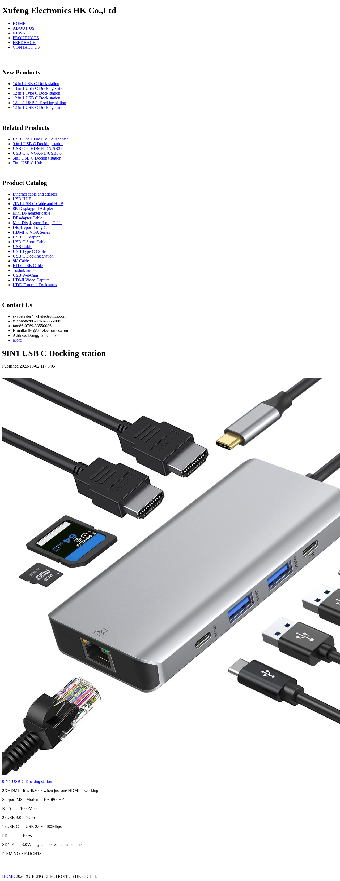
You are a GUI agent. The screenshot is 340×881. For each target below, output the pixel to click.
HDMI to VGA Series (31, 232)
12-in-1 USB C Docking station (39, 102)
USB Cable (22, 246)
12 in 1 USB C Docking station (39, 107)
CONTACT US (26, 47)
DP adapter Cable (27, 218)
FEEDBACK (24, 42)
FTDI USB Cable (28, 265)
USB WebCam (25, 275)
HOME (19, 23)
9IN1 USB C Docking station (27, 781)
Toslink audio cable (29, 270)
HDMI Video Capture (31, 280)
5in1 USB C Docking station (37, 158)
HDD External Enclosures (35, 284)
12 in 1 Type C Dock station (36, 93)
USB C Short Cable (29, 242)
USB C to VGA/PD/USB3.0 (37, 153)
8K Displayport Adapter (33, 208)
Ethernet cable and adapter (35, 194)
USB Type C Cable (29, 251)
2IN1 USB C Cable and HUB (38, 203)
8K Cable (21, 261)
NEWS (19, 33)
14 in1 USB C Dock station (36, 83)
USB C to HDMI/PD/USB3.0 (38, 148)
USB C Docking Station (33, 256)
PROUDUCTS (26, 38)
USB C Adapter (26, 237)
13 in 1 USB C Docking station (39, 88)
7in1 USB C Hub (27, 163)
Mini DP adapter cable (31, 213)
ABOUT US (24, 28)
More (17, 340)
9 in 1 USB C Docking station (38, 143)
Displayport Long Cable (33, 227)
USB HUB (22, 199)
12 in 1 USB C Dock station (36, 98)
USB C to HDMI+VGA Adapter (40, 139)
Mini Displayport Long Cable (37, 222)
